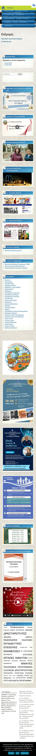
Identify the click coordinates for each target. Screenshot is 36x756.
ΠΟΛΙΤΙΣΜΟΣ (10, 667)
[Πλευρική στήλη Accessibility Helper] (33, 5)
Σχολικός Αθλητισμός (10, 322)
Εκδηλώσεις (8, 291)
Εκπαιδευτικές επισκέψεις (12, 296)
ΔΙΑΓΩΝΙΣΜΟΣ (20, 630)
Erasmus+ (8, 280)
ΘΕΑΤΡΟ (29, 660)
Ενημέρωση (8, 302)
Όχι (17, 753)
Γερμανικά (6, 630)
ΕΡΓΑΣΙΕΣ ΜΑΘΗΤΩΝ (15, 658)
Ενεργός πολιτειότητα (11, 300)
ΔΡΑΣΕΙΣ (28, 630)
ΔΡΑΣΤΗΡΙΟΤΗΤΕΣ (15, 633)
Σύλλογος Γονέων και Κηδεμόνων (14, 316)
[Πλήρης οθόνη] (31, 615)
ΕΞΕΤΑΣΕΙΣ (27, 654)
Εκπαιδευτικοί (9, 298)
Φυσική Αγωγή (9, 324)
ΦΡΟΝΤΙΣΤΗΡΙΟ (21, 678)
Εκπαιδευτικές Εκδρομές (12, 294)
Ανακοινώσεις (9, 282)
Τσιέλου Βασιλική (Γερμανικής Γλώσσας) (16, 268)
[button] (18, 602)
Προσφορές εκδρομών (11, 313)
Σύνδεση (10, 8)
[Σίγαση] (28, 615)
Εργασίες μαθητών (10, 307)
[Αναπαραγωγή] (5, 615)
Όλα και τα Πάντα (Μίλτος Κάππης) (15, 266)
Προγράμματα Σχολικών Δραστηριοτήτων (16, 311)
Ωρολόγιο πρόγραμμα (11, 327)
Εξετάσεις (7, 305)
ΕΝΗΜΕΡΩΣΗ (12, 651)
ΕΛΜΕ (31, 647)
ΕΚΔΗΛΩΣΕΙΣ (10, 640)
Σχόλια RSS (8, 64)
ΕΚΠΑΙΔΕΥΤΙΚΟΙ (23, 647)
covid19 (5, 627)
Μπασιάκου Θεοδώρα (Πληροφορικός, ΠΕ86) (17, 264)
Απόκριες (29, 627)
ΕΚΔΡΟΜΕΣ (27, 640)
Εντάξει (11, 753)
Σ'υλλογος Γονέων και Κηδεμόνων (14, 315)
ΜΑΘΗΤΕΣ (26, 663)
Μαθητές (7, 309)
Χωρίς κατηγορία (9, 326)
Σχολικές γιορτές (9, 320)
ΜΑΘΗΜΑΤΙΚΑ (8, 663)
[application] (18, 602)
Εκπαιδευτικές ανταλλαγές (12, 293)
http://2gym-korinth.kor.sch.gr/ (13, 250)
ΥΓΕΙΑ (13, 677)
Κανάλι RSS (8, 63)
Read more (24, 753)
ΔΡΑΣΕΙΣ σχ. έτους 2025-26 (12, 287)
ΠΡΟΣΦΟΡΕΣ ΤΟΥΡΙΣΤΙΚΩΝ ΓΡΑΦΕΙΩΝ (18, 673)
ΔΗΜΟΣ (12, 630)
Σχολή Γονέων (9, 318)
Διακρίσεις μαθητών (10, 285)
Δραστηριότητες (9, 289)
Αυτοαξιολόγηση (9, 283)
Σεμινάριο (6, 675)
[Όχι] (34, 749)
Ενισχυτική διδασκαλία (11, 304)
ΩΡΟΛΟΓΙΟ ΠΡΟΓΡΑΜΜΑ (20, 680)
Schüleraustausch (17, 627)
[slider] (16, 615)
